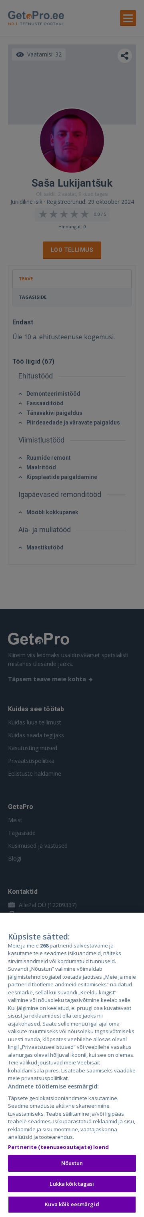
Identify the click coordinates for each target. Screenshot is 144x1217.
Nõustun (72, 1163)
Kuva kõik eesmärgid (72, 1204)
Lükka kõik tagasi (72, 1183)
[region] (72, 1065)
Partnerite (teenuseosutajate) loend (58, 1147)
